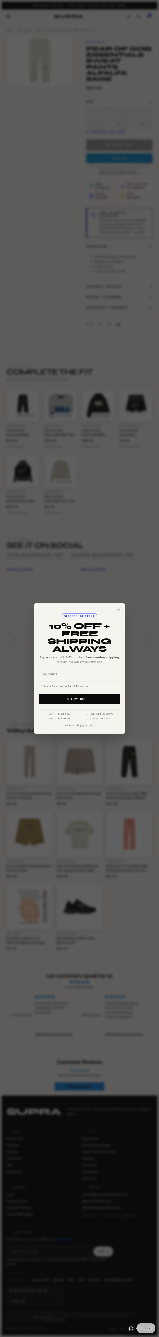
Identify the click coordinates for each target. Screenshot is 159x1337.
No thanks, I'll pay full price (79, 725)
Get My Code (77, 699)
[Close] (119, 609)
